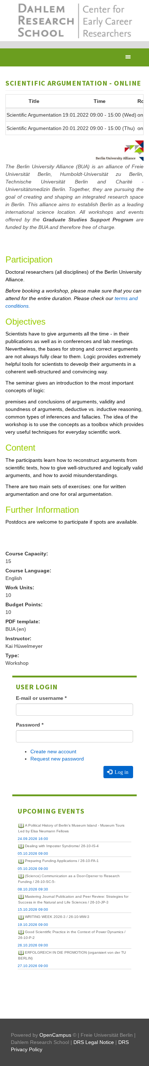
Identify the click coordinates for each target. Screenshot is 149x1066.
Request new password (57, 759)
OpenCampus (55, 1035)
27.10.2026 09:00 (33, 966)
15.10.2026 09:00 (33, 909)
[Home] (74, 20)
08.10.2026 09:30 (33, 889)
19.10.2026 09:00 (33, 925)
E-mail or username (41, 698)
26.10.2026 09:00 (33, 945)
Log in (120, 772)
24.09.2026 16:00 (33, 839)
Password (29, 725)
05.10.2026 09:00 (33, 853)
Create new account (53, 751)
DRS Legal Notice (93, 1042)
